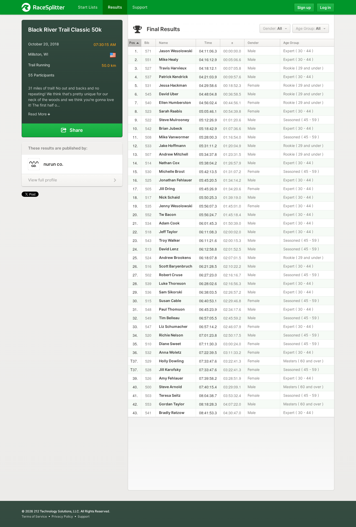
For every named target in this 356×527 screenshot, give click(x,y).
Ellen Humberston (175, 102)
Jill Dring (167, 188)
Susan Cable (170, 300)
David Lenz (169, 249)
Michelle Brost (172, 171)
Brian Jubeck (170, 128)
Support (83, 516)
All (273, 28)
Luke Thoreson (172, 283)
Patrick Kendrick (173, 76)
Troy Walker (169, 240)
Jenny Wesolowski (175, 206)
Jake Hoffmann (172, 145)
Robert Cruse (170, 275)
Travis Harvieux (173, 68)
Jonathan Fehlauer (175, 180)
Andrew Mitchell (173, 154)
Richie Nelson (171, 335)
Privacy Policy (62, 516)
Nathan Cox (169, 163)
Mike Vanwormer (174, 137)
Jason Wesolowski (175, 51)
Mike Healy (168, 59)
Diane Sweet (170, 343)
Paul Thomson (172, 309)
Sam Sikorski (170, 292)
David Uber (169, 94)
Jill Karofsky (170, 369)
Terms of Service (34, 516)
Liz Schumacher (173, 326)
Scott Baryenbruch (175, 266)
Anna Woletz (170, 352)
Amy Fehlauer (171, 378)
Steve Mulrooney (174, 119)
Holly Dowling (171, 361)
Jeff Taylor (168, 231)
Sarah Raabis (170, 111)
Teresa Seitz (170, 395)
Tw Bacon (167, 214)
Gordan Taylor (172, 404)
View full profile (42, 179)
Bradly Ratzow (172, 412)
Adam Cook (169, 223)
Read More (38, 114)
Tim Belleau (169, 318)
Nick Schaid (169, 197)
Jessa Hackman (173, 85)
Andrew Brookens (175, 257)
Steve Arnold (170, 386)
